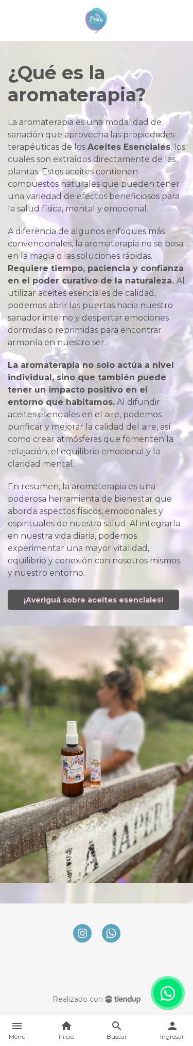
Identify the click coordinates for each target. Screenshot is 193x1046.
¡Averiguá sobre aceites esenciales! (93, 600)
